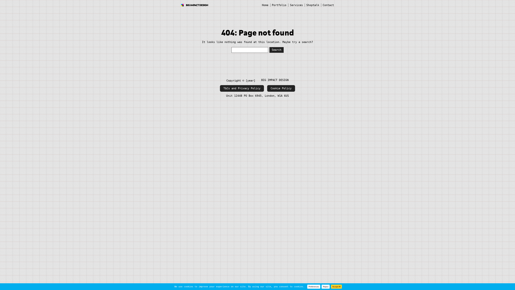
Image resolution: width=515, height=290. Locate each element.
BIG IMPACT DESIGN (197, 5)
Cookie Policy (281, 88)
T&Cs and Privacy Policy (241, 88)
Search (276, 49)
